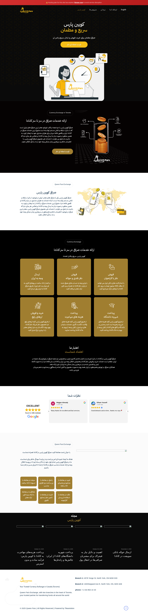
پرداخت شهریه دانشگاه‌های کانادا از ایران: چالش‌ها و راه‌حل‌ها (59, 556)
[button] (48, 411)
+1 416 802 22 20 (89, 590)
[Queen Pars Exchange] (26, 9)
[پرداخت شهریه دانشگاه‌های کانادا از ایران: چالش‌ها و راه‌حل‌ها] (59, 535)
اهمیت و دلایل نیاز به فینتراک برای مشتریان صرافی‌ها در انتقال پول (90, 556)
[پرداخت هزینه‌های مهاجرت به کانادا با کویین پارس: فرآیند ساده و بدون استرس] (30, 535)
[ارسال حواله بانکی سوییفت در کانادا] (117, 535)
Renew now (78, 2)
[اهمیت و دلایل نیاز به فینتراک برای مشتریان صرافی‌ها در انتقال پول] (88, 535)
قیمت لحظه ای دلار (74, 44)
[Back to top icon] (126, 608)
